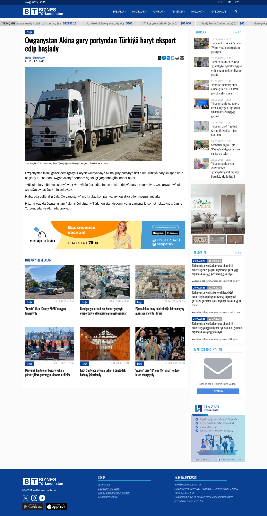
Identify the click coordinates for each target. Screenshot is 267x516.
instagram (34, 498)
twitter (26, 498)
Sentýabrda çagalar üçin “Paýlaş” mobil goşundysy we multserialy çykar (225, 149)
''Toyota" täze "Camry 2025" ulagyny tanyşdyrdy (45, 311)
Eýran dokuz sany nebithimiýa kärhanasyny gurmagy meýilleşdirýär (159, 311)
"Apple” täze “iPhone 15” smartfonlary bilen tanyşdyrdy (157, 372)
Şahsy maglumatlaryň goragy (113, 493)
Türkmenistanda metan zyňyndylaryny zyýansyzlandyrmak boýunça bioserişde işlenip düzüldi (225, 169)
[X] (159, 58)
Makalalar (138, 11)
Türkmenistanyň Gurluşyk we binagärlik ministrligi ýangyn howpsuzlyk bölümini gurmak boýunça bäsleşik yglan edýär (217, 327)
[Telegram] (172, 58)
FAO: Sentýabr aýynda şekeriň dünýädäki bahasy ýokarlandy (103, 372)
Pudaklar (158, 11)
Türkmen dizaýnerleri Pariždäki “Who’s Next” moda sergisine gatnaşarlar (226, 47)
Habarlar (200, 32)
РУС (237, 2)
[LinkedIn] (164, 58)
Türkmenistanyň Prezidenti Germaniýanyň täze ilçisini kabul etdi (224, 130)
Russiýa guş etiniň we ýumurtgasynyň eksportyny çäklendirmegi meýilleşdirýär (103, 311)
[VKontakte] (168, 58)
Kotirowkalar (219, 11)
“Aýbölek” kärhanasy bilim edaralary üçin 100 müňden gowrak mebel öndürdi (224, 89)
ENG (220, 2)
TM (229, 2)
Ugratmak (218, 391)
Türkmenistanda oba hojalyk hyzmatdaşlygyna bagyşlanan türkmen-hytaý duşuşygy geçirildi (225, 109)
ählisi (238, 32)
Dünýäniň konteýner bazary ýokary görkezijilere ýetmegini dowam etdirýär (47, 372)
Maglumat (196, 11)
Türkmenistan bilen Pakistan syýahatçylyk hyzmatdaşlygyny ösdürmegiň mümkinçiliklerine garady (226, 68)
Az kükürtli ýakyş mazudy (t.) (87, 23)
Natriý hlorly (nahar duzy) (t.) (200, 23)
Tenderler (200, 252)
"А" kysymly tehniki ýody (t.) (144, 23)
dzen (42, 498)
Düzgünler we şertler (109, 488)
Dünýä (29, 32)
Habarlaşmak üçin (108, 497)
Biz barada (104, 484)
